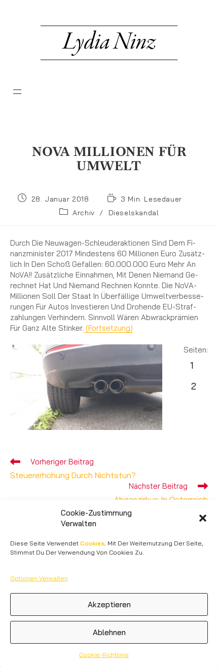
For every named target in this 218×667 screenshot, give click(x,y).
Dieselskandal (133, 212)
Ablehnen (109, 632)
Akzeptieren (109, 604)
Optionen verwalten (39, 578)
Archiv (83, 212)
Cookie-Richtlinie (104, 654)
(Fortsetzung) (108, 328)
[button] (203, 518)
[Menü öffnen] (17, 92)
